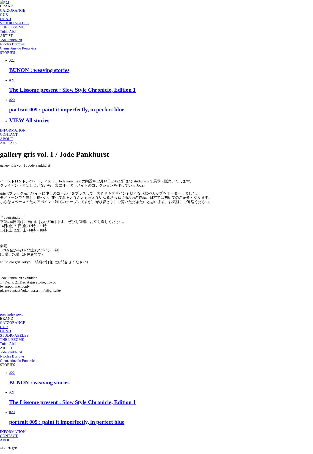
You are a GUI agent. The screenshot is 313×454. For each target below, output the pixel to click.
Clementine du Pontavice (18, 48)
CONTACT (9, 134)
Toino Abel (8, 31)
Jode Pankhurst (11, 40)
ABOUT (6, 139)
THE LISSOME (12, 27)
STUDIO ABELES (14, 23)
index (11, 314)
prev (3, 314)
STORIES (7, 53)
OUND (5, 19)
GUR (4, 15)
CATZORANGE (12, 10)
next (19, 314)
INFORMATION (13, 130)
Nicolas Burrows (12, 44)
